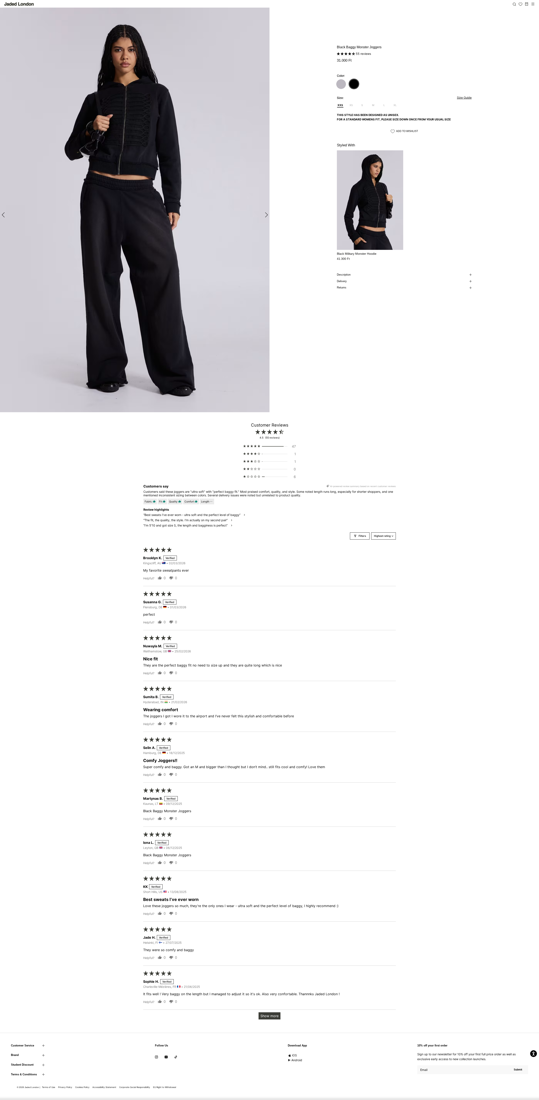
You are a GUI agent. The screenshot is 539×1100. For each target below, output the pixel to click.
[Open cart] (526, 4)
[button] (346, 53)
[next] (266, 214)
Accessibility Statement (104, 1087)
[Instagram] (156, 1056)
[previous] (3, 214)
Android (296, 1060)
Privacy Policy (65, 1087)
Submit (518, 1069)
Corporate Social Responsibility (134, 1087)
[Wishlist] (520, 4)
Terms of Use (48, 1087)
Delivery (342, 281)
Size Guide (464, 97)
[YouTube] (166, 1056)
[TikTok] (175, 1056)
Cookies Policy (82, 1087)
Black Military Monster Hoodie (356, 253)
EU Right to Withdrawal (164, 1087)
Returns (341, 287)
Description (344, 274)
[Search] (514, 4)
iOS (294, 1055)
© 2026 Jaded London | (29, 1087)
